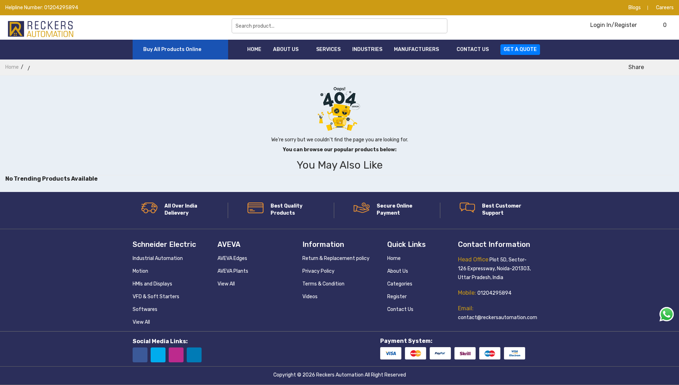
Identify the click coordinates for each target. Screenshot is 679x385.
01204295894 (61, 8)
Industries (367, 49)
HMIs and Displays (152, 284)
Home (254, 49)
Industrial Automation (158, 258)
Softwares (145, 309)
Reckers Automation (340, 375)
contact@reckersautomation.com (497, 318)
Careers (665, 8)
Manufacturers (417, 49)
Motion (140, 271)
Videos (310, 297)
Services (328, 49)
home (12, 67)
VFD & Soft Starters (156, 297)
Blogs (634, 8)
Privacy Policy (318, 271)
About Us (286, 49)
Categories (399, 284)
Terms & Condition (323, 284)
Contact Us (473, 49)
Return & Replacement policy (336, 258)
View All (141, 322)
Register (397, 297)
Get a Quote (520, 49)
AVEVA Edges (232, 258)
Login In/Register (613, 25)
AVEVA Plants (232, 271)
